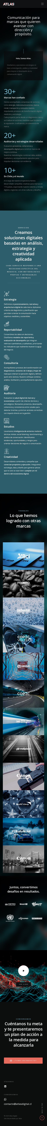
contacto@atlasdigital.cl (18, 1104)
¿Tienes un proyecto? (25, 1060)
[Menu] (42, 4)
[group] (10, 904)
